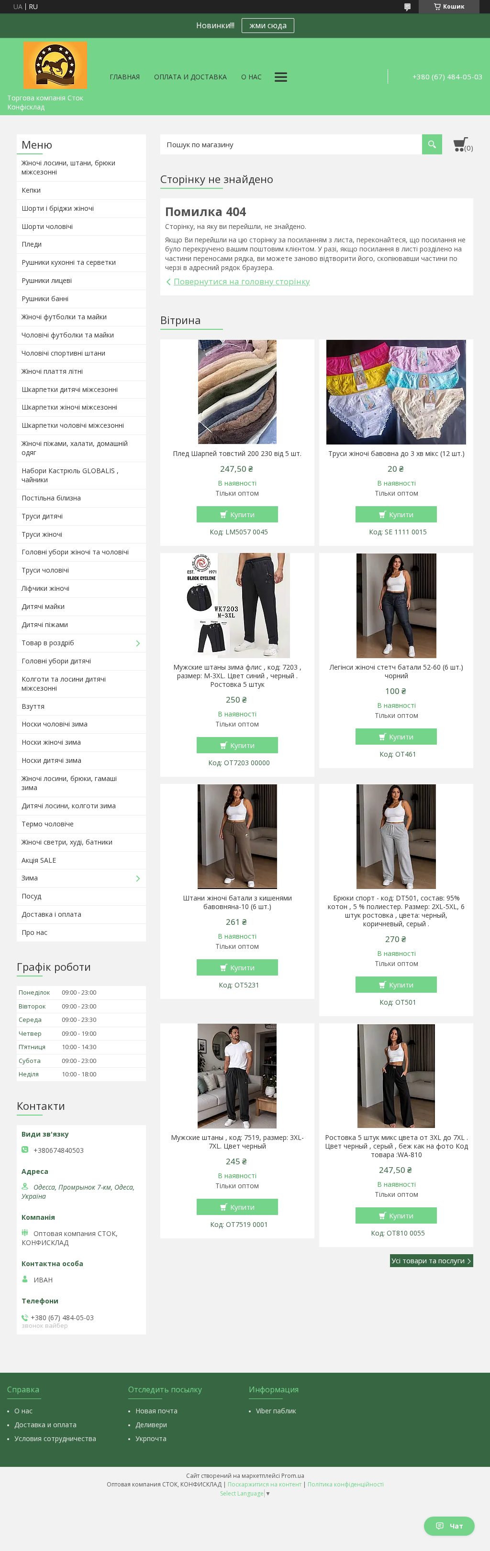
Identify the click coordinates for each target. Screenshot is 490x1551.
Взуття (33, 706)
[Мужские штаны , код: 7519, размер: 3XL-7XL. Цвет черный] (237, 1075)
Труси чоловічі (45, 570)
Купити (242, 514)
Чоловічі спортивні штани (63, 353)
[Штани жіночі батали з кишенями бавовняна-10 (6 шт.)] (237, 836)
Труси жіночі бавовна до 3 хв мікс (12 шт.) (396, 453)
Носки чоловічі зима (55, 723)
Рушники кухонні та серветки (69, 262)
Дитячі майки (43, 606)
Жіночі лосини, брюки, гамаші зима (69, 783)
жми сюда (268, 25)
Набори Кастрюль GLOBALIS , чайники (70, 475)
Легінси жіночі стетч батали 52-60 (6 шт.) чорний (396, 671)
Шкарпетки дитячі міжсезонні (70, 389)
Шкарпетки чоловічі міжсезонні (73, 425)
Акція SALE (39, 860)
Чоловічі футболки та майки (68, 334)
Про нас (34, 932)
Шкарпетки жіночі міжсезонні (69, 407)
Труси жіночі (42, 534)
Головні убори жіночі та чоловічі (75, 551)
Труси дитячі (42, 516)
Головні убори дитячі (56, 660)
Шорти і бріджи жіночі (58, 208)
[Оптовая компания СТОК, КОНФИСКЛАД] (55, 63)
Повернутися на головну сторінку (242, 281)
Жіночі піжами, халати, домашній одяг (75, 448)
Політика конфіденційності (346, 1484)
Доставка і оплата (51, 914)
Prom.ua (292, 1476)
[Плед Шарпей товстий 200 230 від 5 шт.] (237, 392)
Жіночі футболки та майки (64, 316)
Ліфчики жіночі (45, 588)
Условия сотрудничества (55, 1438)
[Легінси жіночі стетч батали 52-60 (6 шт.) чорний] (396, 605)
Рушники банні (45, 298)
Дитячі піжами (45, 624)
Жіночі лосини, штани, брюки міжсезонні (68, 167)
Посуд (31, 895)
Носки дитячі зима (51, 760)
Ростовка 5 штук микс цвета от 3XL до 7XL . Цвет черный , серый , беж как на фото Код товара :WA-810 (396, 1146)
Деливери (151, 1424)
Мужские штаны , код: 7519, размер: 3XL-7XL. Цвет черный (237, 1141)
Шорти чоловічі (47, 226)
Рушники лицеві (47, 280)
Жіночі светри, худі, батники (67, 841)
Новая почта (156, 1410)
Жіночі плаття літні (52, 371)
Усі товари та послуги (428, 1260)
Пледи (32, 244)
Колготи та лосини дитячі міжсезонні (64, 683)
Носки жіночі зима (51, 742)
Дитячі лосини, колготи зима (69, 805)
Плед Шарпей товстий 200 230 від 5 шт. (237, 453)
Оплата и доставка (190, 76)
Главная (125, 76)
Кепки (31, 190)
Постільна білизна (51, 497)
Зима (30, 877)
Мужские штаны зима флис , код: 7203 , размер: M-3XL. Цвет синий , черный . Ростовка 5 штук (237, 676)
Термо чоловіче (48, 823)
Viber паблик (276, 1410)
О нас (251, 76)
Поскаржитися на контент (264, 1484)
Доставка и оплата (45, 1424)
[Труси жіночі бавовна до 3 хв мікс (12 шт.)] (396, 392)
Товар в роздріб (48, 642)
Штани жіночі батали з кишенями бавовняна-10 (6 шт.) (237, 902)
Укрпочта (151, 1438)
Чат (456, 1525)
